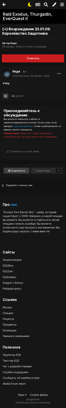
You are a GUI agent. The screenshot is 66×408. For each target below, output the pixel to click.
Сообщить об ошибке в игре (21, 377)
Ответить (33, 58)
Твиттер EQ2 (11, 360)
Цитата (19, 95)
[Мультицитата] (5, 96)
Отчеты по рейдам (35, 46)
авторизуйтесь (23, 126)
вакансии (48, 227)
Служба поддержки (15, 372)
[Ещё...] (59, 74)
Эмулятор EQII (12, 354)
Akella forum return (14, 383)
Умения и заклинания (16, 336)
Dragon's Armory (13, 282)
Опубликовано (31, 75)
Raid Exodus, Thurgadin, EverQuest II (27, 16)
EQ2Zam (8, 271)
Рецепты (8, 318)
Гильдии (8, 313)
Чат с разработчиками (17, 366)
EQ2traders (9, 277)
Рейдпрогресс (12, 288)
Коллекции (9, 330)
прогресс (31, 227)
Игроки (7, 307)
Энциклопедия (12, 259)
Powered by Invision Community (33, 402)
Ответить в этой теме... (25, 151)
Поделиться (17, 170)
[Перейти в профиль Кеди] (6, 73)
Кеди (13, 43)
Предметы (9, 324)
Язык (21, 394)
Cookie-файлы (39, 394)
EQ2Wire (8, 265)
